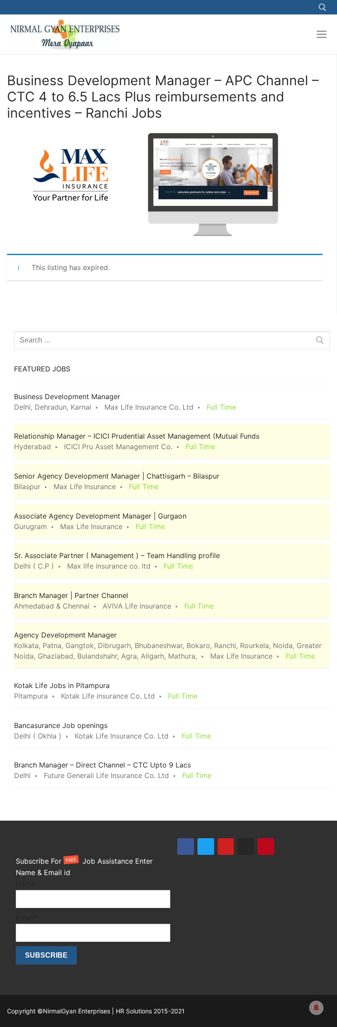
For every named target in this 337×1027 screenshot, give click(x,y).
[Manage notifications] (316, 1008)
